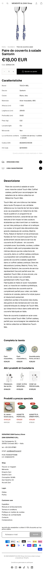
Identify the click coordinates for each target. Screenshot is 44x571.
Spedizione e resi (13, 162)
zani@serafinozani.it (14, 451)
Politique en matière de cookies (13, 512)
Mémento (5, 469)
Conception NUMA (8, 477)
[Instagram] (16, 567)
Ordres (4, 492)
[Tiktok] (24, 567)
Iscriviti (35, 534)
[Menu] (2, 3)
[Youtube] (20, 567)
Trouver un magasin (9, 467)
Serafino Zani (6, 475)
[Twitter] (28, 567)
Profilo (4, 495)
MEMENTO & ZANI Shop (16, 556)
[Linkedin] (32, 567)
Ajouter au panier (31, 71)
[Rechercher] (7, 3)
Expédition (5, 504)
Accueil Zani (6, 482)
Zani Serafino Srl (8, 480)
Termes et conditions (9, 510)
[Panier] (41, 3)
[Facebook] (12, 567)
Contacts (5, 517)
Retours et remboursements (12, 507)
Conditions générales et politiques (22, 562)
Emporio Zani (6, 472)
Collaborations (7, 520)
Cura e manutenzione (15, 168)
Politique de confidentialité (11, 515)
